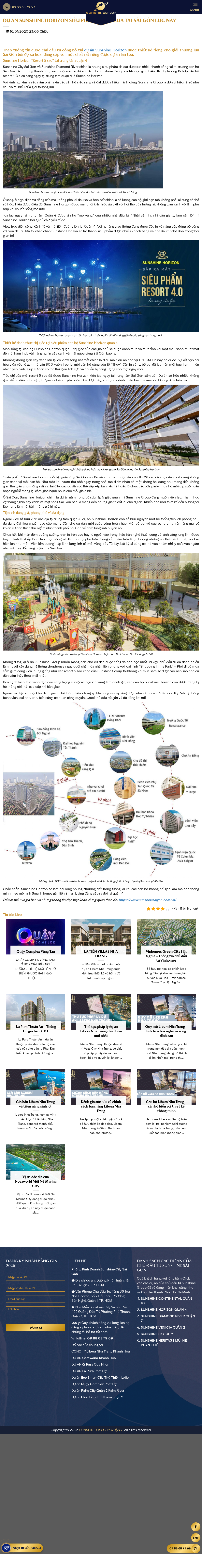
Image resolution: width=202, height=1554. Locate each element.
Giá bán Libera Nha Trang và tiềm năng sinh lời (35, 1104)
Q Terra (87, 1365)
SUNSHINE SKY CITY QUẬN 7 (100, 1430)
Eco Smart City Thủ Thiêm (101, 1378)
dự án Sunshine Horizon (105, 50)
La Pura (88, 1371)
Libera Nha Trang (99, 1351)
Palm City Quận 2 (94, 1391)
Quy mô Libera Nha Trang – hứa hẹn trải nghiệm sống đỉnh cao (166, 1031)
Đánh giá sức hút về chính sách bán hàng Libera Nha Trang (101, 1106)
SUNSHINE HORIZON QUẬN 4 (164, 1310)
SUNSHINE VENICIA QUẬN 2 (163, 1328)
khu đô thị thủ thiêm (96, 1397)
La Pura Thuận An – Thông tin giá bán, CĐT (35, 1029)
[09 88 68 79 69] (195, 1548)
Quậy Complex (92, 1384)
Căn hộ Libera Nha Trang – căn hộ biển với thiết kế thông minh (166, 1106)
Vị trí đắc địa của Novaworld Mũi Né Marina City (35, 1181)
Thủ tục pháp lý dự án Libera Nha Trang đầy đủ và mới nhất (101, 1031)
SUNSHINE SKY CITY (157, 1334)
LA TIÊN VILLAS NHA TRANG (101, 954)
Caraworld (90, 1358)
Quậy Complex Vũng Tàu (36, 951)
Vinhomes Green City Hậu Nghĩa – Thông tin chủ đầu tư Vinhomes (166, 956)
